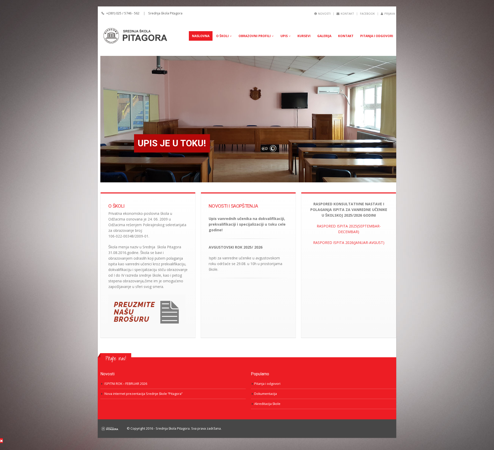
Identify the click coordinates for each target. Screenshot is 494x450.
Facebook (367, 13)
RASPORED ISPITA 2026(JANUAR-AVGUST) (348, 242)
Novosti (324, 13)
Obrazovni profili (255, 36)
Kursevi (304, 36)
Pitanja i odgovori (376, 36)
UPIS (284, 36)
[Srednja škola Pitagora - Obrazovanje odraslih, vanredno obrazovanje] (139, 35)
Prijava (389, 13)
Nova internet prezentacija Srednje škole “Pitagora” (143, 394)
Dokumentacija (265, 394)
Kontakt (347, 13)
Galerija (324, 36)
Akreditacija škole (267, 404)
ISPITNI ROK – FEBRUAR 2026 (125, 383)
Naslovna (200, 36)
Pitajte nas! (115, 358)
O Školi (222, 36)
